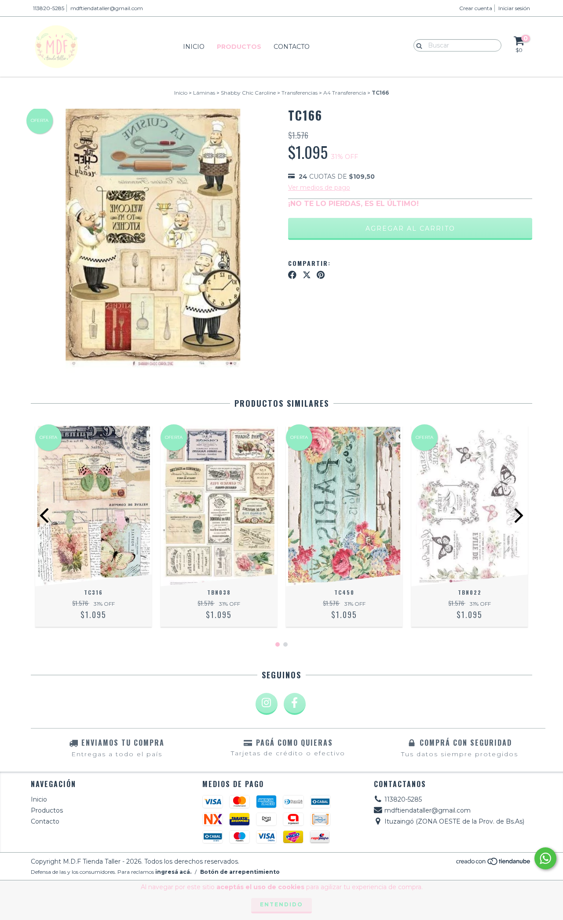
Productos (239, 47)
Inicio (194, 47)
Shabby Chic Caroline (248, 92)
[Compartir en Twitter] (307, 275)
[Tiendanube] (493, 863)
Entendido (281, 904)
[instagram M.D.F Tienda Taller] (267, 704)
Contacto (292, 47)
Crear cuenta (475, 8)
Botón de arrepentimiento (240, 871)
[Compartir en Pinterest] (321, 275)
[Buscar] (417, 44)
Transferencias (300, 92)
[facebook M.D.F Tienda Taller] (295, 704)
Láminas (204, 92)
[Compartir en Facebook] (292, 275)
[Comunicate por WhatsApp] (545, 858)
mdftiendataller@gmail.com (106, 8)
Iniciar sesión (514, 8)
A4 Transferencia (344, 92)
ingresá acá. (173, 871)
